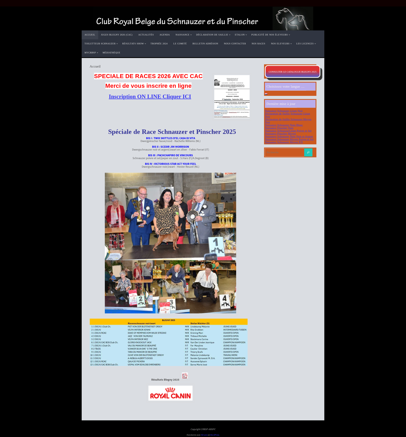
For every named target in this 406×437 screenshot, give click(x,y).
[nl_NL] (266, 93)
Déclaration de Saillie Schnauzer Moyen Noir (288, 121)
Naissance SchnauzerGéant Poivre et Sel (288, 130)
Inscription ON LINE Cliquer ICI (150, 96)
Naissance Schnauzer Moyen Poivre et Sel (289, 139)
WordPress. (214, 435)
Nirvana (204, 435)
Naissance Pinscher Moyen (280, 133)
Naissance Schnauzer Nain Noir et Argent (289, 136)
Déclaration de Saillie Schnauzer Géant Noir (287, 115)
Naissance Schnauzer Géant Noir (284, 110)
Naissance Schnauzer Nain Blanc (284, 125)
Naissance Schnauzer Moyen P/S (284, 142)
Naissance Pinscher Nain (279, 127)
